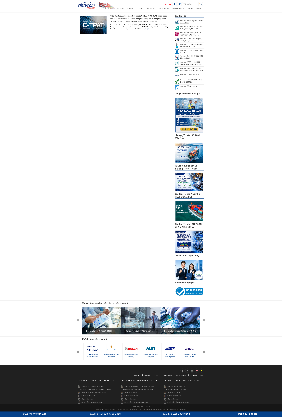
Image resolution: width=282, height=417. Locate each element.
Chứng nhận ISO (164, 8)
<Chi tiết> (146, 29)
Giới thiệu (130, 8)
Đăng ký (190, 8)
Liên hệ (199, 8)
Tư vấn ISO (140, 8)
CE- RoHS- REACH (178, 8)
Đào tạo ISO (151, 8)
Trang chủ (120, 8)
